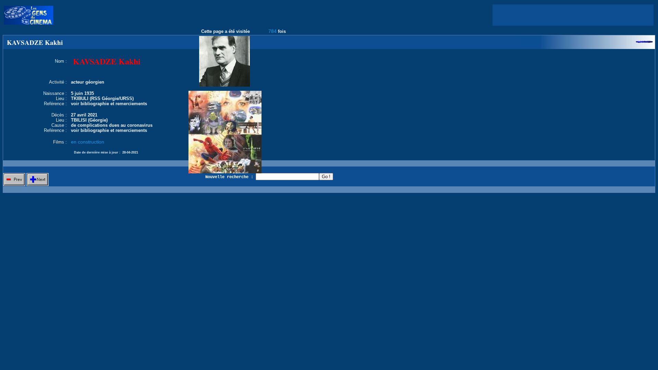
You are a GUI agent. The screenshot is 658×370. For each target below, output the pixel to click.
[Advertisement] (573, 15)
